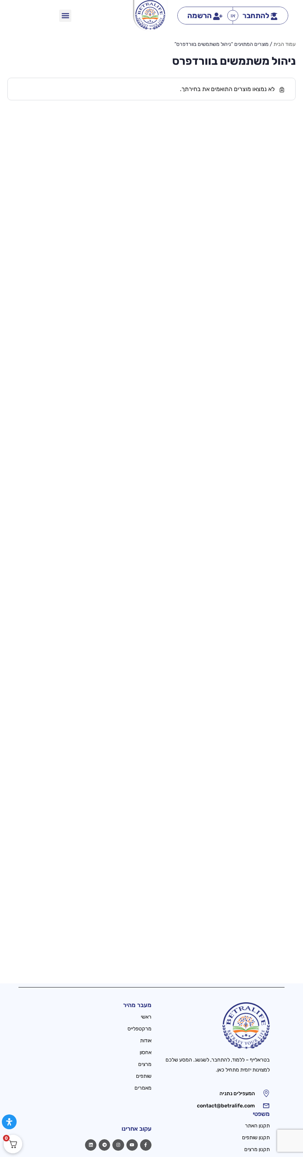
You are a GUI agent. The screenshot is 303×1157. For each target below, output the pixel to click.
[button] (65, 16)
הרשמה (199, 15)
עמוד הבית (284, 44)
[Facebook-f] (146, 1145)
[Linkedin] (90, 1145)
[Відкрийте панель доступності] (9, 1121)
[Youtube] (132, 1145)
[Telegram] (104, 1145)
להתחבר (255, 15)
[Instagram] (118, 1145)
